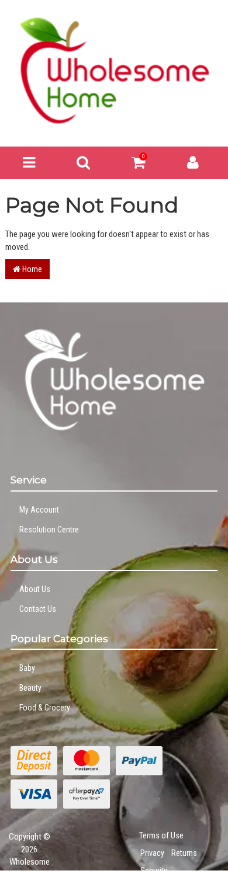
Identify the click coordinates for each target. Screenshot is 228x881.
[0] (138, 165)
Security (153, 870)
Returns (184, 853)
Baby (27, 668)
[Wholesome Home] (114, 70)
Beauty (30, 687)
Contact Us (37, 609)
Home (31, 269)
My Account (39, 509)
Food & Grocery (44, 707)
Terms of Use (161, 835)
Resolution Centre (49, 529)
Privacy (152, 853)
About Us (34, 589)
